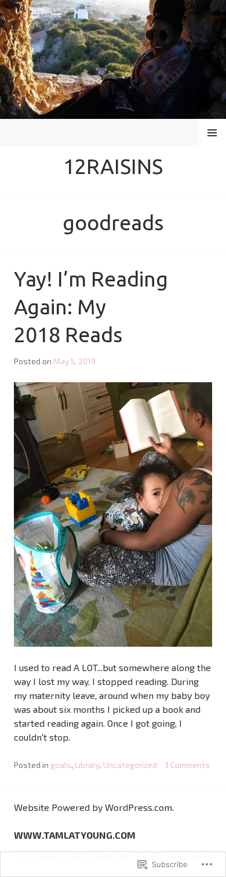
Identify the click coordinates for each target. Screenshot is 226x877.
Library (87, 765)
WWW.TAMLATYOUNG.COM (75, 834)
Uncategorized (130, 765)
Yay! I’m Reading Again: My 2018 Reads (91, 306)
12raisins (113, 166)
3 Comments (187, 765)
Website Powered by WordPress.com (93, 807)
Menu (212, 132)
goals (60, 765)
